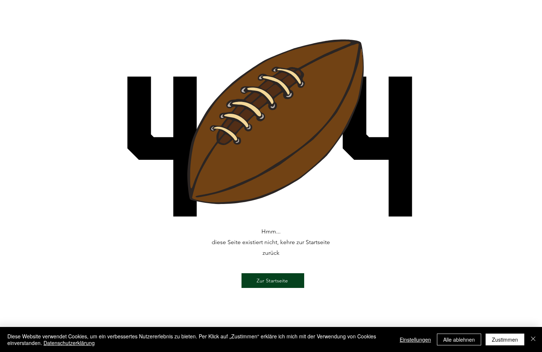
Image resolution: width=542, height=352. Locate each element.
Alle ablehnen (459, 339)
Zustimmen (505, 339)
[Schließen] (533, 339)
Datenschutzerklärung (69, 342)
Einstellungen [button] (415, 339)
